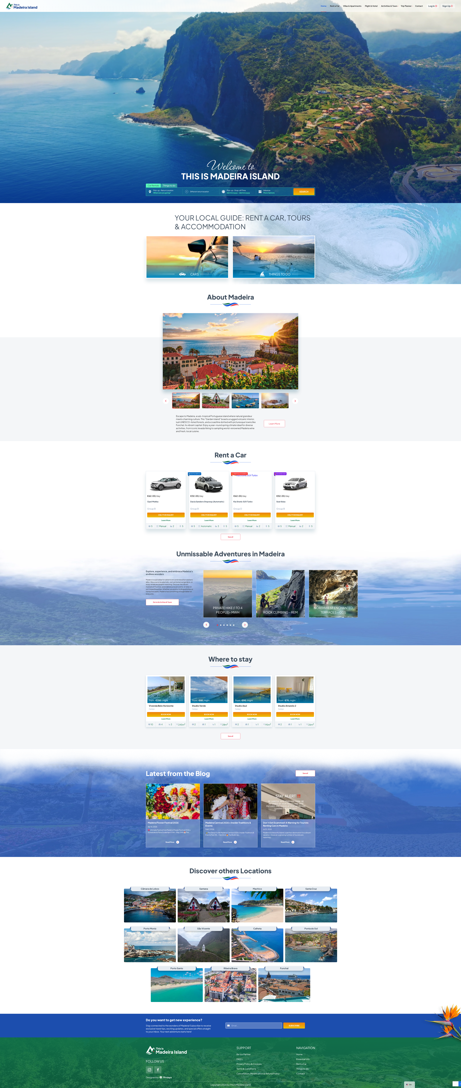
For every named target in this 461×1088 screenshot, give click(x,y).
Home (323, 6)
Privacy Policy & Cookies (249, 1064)
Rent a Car (335, 6)
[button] (295, 401)
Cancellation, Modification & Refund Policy (258, 1073)
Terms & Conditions (246, 1068)
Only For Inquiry (166, 515)
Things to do (302, 1068)
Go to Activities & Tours (162, 602)
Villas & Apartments (352, 6)
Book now (166, 714)
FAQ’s (240, 1059)
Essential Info (303, 1059)
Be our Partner (244, 1054)
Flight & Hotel (371, 6)
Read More (170, 842)
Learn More (274, 423)
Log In (431, 6)
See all (230, 537)
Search (303, 191)
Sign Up (446, 6)
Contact (419, 6)
